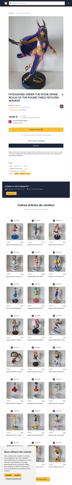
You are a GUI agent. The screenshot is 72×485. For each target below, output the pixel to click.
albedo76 (17, 105)
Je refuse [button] (17, 475)
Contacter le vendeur (36, 141)
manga (16, 173)
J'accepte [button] (8, 475)
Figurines (11, 13)
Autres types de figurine (23, 13)
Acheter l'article (35, 130)
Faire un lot (10, 193)
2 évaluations (22, 110)
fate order (22, 173)
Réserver (36, 146)
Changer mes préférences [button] (13, 479)
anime (28, 173)
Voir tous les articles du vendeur (36, 479)
